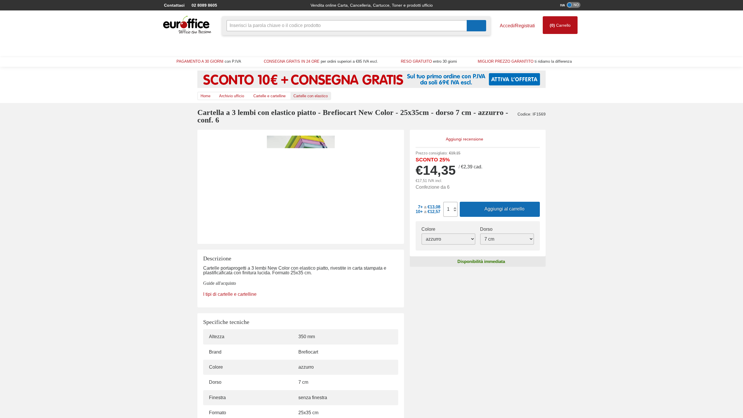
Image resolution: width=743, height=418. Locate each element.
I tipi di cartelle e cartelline (229, 294)
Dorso (486, 229)
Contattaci (178, 5)
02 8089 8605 (210, 5)
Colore (427, 229)
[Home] (189, 24)
